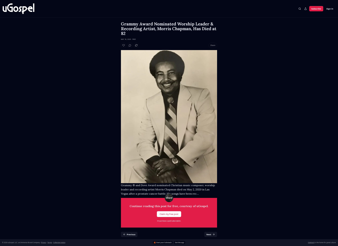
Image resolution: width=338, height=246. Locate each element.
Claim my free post (169, 214)
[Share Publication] (305, 8)
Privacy (43, 242)
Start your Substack (164, 242)
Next (208, 234)
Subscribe (316, 8)
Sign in (329, 8)
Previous (131, 234)
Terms (49, 242)
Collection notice (59, 242)
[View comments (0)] (130, 45)
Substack (311, 242)
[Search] (299, 8)
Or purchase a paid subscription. (169, 221)
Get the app (179, 242)
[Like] (123, 45)
